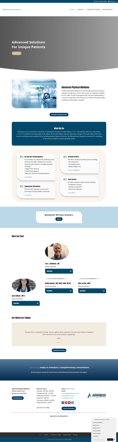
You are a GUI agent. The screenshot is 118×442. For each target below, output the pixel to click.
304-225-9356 (70, 389)
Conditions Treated (93, 9)
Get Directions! (17, 398)
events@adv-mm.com (68, 396)
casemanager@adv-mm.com (70, 393)
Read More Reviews (59, 350)
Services (80, 9)
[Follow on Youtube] (69, 402)
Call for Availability (73, 170)
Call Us (59, 219)
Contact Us (112, 1)
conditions (20, 134)
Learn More (28, 177)
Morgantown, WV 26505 (19, 393)
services (74, 132)
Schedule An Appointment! (59, 114)
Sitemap (75, 434)
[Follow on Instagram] (66, 402)
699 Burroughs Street (18, 391)
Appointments (107, 9)
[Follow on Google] (72, 402)
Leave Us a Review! (68, 408)
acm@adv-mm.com (67, 398)
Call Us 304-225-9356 (101, 1)
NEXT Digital (68, 439)
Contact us (34, 367)
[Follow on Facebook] (63, 402)
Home (72, 9)
